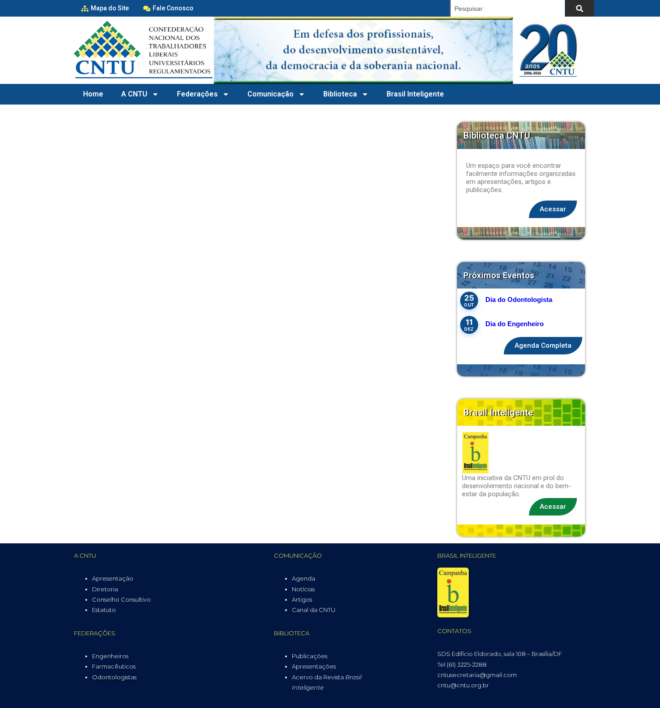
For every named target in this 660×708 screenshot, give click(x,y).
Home (93, 94)
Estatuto (104, 609)
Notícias (303, 589)
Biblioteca (340, 94)
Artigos (302, 599)
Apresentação (112, 578)
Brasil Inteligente (415, 94)
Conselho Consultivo (121, 599)
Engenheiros (110, 656)
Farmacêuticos (114, 666)
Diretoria (105, 589)
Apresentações (314, 666)
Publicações (309, 656)
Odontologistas (114, 677)
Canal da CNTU (313, 609)
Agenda (303, 578)
